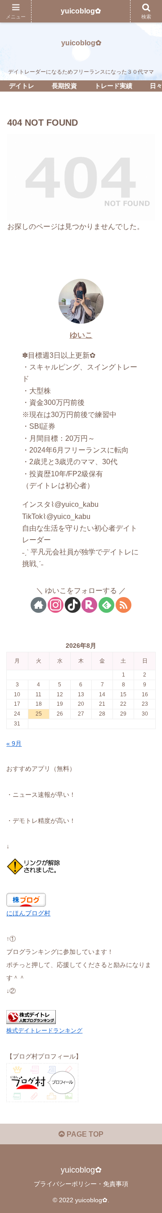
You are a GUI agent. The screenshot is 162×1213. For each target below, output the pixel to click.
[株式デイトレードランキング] (31, 1016)
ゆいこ (81, 335)
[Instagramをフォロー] (55, 605)
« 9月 (14, 743)
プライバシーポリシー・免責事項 (81, 1183)
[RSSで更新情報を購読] (123, 605)
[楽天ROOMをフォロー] (89, 605)
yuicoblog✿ (81, 11)
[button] (145, 1108)
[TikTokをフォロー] (73, 605)
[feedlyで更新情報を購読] (106, 605)
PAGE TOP (84, 1134)
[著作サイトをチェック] (38, 605)
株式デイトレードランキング (44, 1030)
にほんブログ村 (28, 913)
